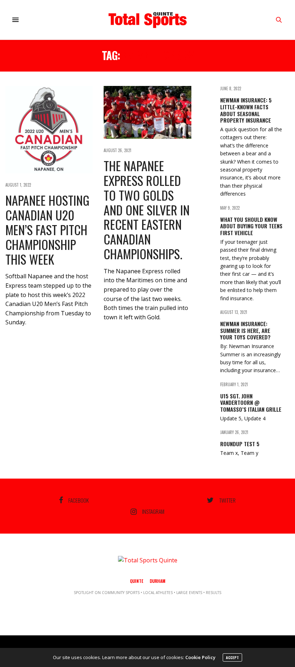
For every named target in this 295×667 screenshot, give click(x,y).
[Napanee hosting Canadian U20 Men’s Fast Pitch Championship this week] (49, 129)
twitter (227, 500)
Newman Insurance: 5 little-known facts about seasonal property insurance (246, 110)
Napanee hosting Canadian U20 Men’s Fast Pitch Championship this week (47, 229)
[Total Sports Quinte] (147, 20)
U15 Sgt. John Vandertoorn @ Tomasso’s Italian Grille (250, 403)
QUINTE (136, 581)
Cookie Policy (200, 657)
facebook (78, 500)
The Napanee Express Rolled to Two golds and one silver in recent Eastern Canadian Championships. (147, 209)
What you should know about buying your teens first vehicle (251, 226)
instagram (153, 511)
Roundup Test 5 (239, 444)
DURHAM (157, 581)
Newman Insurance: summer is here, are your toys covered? (245, 330)
